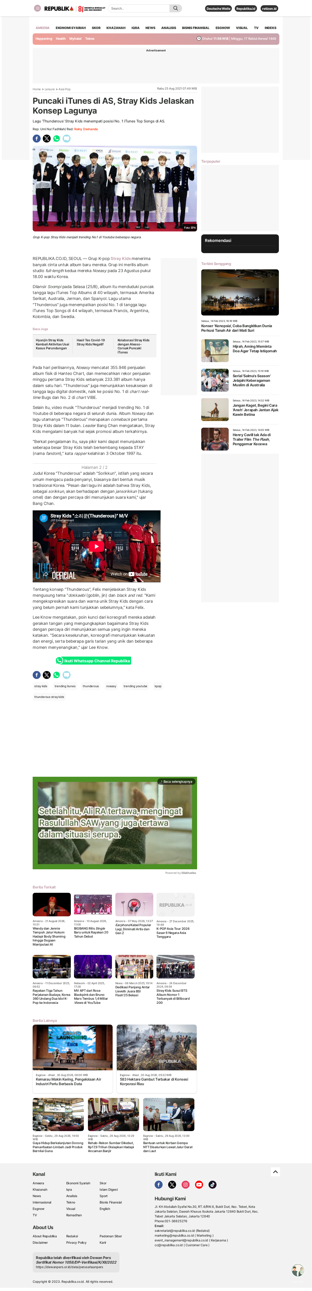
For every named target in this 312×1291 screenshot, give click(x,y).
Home (37, 89)
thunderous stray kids (49, 697)
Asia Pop (64, 89)
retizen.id (269, 9)
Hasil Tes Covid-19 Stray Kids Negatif (91, 342)
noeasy (111, 686)
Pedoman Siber (111, 1236)
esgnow (223, 28)
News (37, 1196)
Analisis (71, 1196)
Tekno (90, 38)
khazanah (115, 28)
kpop (158, 686)
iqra (135, 28)
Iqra (69, 1189)
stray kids (40, 686)
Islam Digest (109, 1189)
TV (256, 28)
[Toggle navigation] (37, 8)
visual (242, 28)
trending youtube (136, 686)
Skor (103, 1183)
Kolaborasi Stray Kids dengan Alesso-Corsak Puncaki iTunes (134, 346)
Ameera (38, 1183)
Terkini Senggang (216, 263)
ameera (43, 28)
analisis (168, 28)
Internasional (42, 1202)
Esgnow (39, 1209)
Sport (104, 1196)
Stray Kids (121, 258)
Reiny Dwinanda (86, 129)
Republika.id (245, 9)
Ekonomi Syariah (71, 28)
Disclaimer (40, 1242)
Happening (44, 38)
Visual (70, 1209)
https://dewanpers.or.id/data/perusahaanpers (69, 1267)
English (105, 1209)
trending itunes (65, 686)
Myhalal (75, 38)
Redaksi (72, 1236)
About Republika (45, 1236)
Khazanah (40, 1189)
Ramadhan (74, 1215)
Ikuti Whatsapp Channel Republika (97, 661)
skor (96, 28)
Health (61, 38)
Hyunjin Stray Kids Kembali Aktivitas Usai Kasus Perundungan (52, 344)
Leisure (50, 89)
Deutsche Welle (218, 9)
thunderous (91, 686)
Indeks (270, 28)
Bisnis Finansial (195, 28)
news (150, 28)
